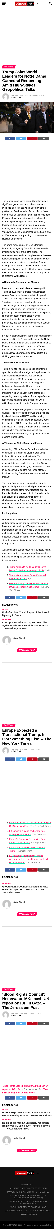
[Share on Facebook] (10, 138)
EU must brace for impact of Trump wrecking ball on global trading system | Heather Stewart (28, 859)
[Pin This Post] (32, 138)
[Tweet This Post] (21, 138)
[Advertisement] (27, 37)
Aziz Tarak (17, 97)
